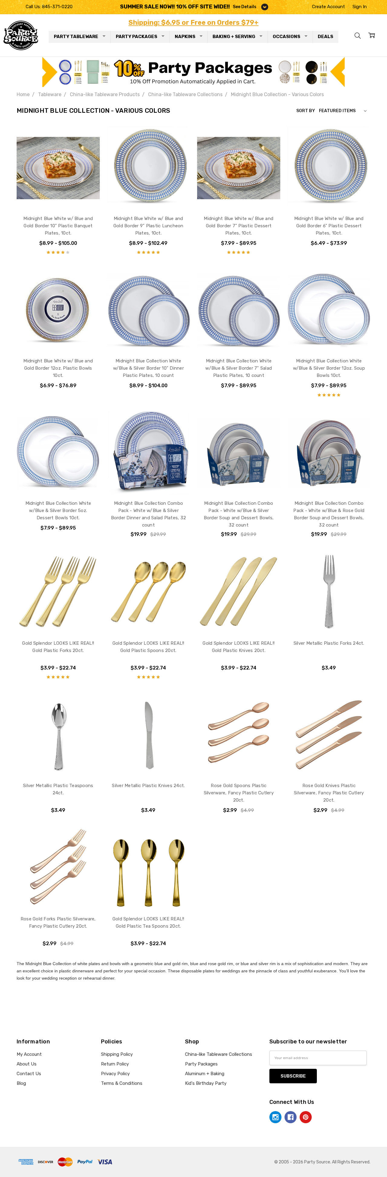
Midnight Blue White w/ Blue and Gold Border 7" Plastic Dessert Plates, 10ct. (238, 226)
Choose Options (58, 196)
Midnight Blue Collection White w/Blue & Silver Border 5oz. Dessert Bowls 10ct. (58, 510)
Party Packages (136, 36)
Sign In (360, 6)
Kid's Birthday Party (205, 1083)
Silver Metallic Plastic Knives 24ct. (148, 785)
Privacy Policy (115, 1073)
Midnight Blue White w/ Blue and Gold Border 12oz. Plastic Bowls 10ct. (58, 368)
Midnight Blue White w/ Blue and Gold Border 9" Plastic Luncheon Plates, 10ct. (148, 226)
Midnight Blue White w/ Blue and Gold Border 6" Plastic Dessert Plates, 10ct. (329, 226)
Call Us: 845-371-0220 (49, 6)
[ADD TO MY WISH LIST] (89, 147)
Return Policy (115, 1064)
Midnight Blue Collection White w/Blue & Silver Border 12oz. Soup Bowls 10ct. (329, 368)
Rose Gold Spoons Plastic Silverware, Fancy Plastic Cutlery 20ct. (239, 793)
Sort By (305, 110)
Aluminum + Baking (204, 1073)
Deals (325, 36)
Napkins (185, 36)
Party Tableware (76, 36)
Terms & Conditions (121, 1083)
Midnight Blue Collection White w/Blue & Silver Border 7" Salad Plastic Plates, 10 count (238, 368)
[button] (193, 72)
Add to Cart (148, 480)
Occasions (286, 36)
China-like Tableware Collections (218, 1054)
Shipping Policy (117, 1054)
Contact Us (29, 1073)
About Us (27, 1064)
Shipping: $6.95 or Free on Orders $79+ (193, 22)
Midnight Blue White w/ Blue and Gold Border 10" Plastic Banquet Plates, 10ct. (58, 226)
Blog (21, 1083)
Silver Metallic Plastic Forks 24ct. (329, 643)
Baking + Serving (234, 36)
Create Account (328, 6)
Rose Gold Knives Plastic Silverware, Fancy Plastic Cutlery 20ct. (329, 793)
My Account (29, 1054)
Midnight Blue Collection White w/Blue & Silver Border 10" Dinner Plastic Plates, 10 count (148, 368)
